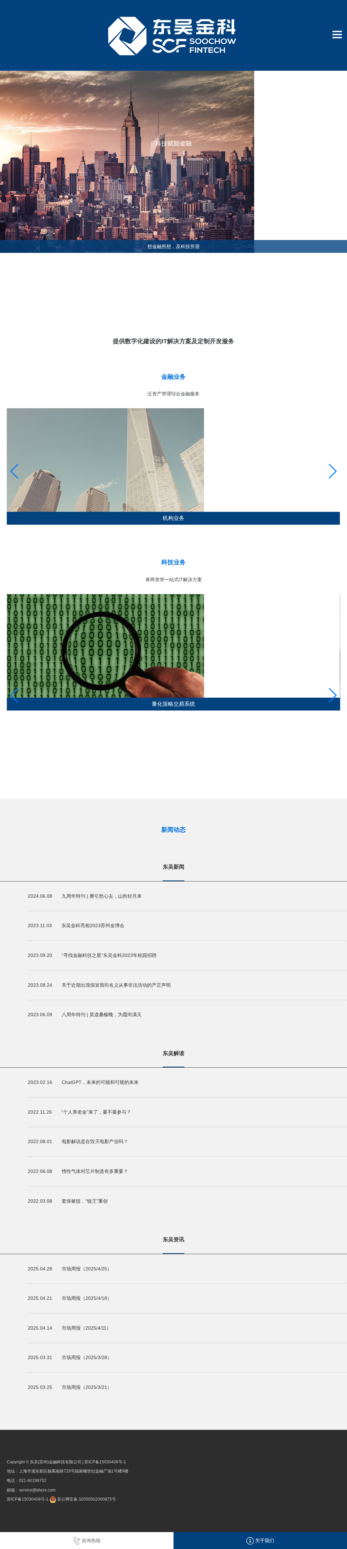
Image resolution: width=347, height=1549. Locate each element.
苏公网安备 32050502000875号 (86, 1499)
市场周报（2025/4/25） (87, 1268)
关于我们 (264, 1540)
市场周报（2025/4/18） (87, 1298)
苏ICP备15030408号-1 (105, 1462)
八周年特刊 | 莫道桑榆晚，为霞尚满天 (102, 1014)
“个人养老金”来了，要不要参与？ (96, 1112)
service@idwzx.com (37, 1490)
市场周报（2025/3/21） (87, 1387)
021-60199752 (32, 1480)
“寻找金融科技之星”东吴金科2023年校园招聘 (109, 955)
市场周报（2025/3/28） (87, 1357)
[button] (332, 471)
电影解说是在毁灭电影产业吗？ (95, 1141)
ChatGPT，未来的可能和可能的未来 (100, 1082)
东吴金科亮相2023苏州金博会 (92, 925)
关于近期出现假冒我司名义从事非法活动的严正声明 (116, 985)
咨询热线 (90, 1540)
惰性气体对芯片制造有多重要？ (95, 1171)
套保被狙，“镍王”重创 (85, 1201)
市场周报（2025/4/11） (86, 1328)
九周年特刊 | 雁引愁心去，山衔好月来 (102, 896)
